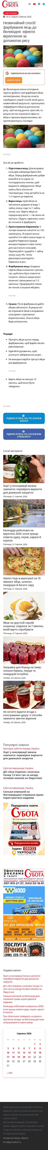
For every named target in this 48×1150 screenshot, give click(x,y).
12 (18, 1052)
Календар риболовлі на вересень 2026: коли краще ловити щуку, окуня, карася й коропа (22, 535)
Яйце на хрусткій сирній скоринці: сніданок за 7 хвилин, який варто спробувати (23, 626)
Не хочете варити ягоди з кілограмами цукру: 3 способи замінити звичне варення (22, 715)
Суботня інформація (13, 768)
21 (29, 1056)
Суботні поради (22, 748)
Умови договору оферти (15, 1137)
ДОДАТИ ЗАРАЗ (13, 80)
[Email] (29, 4)
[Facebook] (39, 4)
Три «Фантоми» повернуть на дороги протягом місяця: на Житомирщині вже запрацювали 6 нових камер (23, 1019)
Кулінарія (8, 748)
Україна (35, 748)
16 (40, 1052)
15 (34, 1052)
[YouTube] (34, 4)
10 (8, 1052)
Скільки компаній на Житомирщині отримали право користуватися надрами (23, 794)
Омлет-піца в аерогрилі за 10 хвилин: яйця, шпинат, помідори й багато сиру (22, 581)
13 (24, 1052)
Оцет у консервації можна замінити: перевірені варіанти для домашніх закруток (22, 489)
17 (8, 1056)
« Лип (10, 1072)
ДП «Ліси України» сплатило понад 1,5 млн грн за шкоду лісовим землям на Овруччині (22, 775)
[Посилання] (10, 4)
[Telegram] (44, 4)
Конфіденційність (12, 1142)
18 (13, 1056)
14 (29, 1052)
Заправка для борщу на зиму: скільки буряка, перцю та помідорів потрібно (22, 670)
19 (18, 1056)
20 (24, 1056)
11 (13, 1052)
